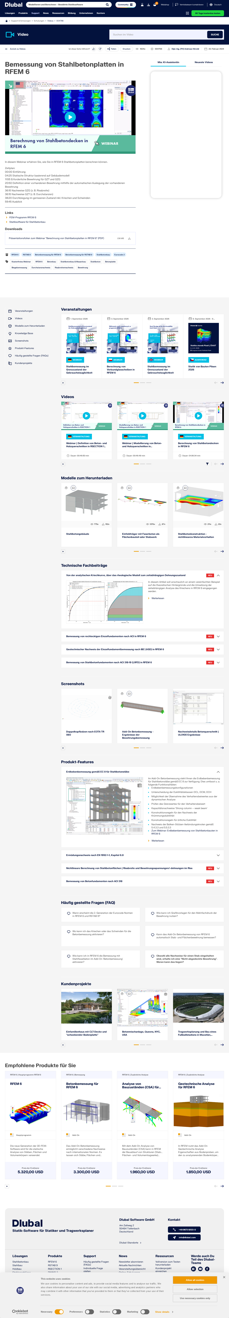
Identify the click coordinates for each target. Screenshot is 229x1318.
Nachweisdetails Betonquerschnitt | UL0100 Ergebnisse (198, 733)
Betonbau (51, 261)
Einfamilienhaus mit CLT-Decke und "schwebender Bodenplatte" (86, 1033)
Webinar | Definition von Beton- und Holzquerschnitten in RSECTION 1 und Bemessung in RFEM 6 (86, 445)
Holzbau (16, 1269)
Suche (215, 34)
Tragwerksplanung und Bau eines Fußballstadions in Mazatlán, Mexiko (197, 1033)
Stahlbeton (95, 261)
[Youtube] (200, 1269)
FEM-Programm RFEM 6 (22, 217)
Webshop (165, 4)
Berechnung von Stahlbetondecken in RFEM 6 (198, 445)
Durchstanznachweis (41, 267)
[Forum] (193, 1269)
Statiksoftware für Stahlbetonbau (27, 222)
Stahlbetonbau (103, 254)
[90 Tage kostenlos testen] (148, 4)
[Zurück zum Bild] (73, 487)
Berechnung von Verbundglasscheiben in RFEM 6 (121, 369)
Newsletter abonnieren (131, 1261)
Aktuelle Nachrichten (130, 1265)
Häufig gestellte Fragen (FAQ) (88, 903)
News (46, 13)
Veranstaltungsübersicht (132, 1269)
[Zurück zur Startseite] (13, 4)
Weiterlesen (158, 598)
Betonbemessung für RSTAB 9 (78, 254)
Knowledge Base (24, 333)
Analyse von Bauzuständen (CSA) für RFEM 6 (140, 1085)
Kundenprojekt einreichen (163, 1270)
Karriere (101, 13)
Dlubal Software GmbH (136, 1220)
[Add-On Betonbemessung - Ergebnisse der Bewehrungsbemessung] (142, 708)
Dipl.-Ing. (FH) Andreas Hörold (185, 49)
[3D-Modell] (66, 487)
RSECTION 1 (55, 1269)
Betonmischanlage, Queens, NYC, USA (141, 1033)
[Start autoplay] (63, 383)
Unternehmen (86, 13)
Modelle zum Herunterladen (30, 325)
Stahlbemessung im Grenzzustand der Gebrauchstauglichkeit (79, 369)
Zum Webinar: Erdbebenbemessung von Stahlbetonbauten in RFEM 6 (184, 832)
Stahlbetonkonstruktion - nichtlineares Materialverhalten (196, 536)
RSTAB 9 (27, 254)
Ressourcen (58, 13)
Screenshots (22, 340)
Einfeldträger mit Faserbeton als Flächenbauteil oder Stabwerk (140, 536)
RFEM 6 (15, 254)
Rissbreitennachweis (64, 267)
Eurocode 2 (119, 254)
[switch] (89, 1311)
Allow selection (195, 1289)
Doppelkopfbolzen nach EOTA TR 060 (85, 733)
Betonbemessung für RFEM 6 (48, 254)
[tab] (136, 382)
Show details (162, 1312)
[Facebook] (207, 1269)
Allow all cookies (195, 1280)
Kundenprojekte (23, 363)
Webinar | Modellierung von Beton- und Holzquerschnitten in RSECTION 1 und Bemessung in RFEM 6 (142, 445)
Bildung (72, 13)
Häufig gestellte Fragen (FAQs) (31, 355)
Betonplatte (110, 261)
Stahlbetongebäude (77, 534)
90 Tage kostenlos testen (207, 13)
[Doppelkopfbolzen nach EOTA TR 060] (86, 708)
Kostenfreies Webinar (21, 261)
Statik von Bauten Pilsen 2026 (202, 368)
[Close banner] (224, 1277)
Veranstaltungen (24, 311)
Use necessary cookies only (195, 1298)
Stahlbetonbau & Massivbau (73, 261)
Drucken (126, 49)
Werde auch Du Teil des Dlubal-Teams (203, 1259)
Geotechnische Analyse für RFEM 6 (196, 1085)
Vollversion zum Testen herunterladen (167, 1263)
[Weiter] (222, 383)
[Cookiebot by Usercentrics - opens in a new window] (20, 1312)
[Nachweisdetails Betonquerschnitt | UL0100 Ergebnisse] (198, 708)
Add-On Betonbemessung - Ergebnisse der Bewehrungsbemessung (137, 734)
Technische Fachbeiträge (84, 565)
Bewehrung (83, 267)
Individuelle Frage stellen (93, 1270)
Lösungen (10, 13)
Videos (50, 21)
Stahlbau (17, 1265)
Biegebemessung (19, 267)
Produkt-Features (24, 348)
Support (35, 13)
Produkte (23, 13)
